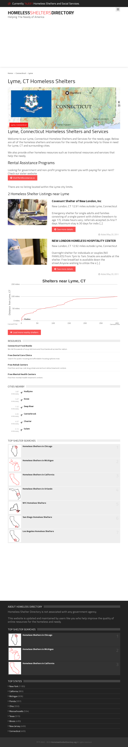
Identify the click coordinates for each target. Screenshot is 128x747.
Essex (26, 398)
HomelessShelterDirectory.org (63, 742)
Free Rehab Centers (18, 364)
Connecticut (21, 73)
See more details (64, 229)
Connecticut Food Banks (20, 345)
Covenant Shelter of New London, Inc (76, 201)
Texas (12, 716)
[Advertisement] (64, 45)
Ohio (11, 706)
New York (13, 686)
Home (10, 73)
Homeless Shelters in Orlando (37, 488)
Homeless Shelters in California (38, 474)
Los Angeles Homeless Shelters (38, 531)
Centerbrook (30, 413)
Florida (12, 701)
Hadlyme (28, 391)
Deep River (29, 406)
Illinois (12, 721)
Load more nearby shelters (25, 332)
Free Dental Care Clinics (20, 355)
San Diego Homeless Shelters (37, 517)
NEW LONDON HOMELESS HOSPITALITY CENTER (84, 240)
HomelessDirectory (41, 12)
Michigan (13, 696)
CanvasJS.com (115, 324)
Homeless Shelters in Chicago (37, 446)
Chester (28, 421)
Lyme (30, 73)
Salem (27, 428)
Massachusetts (16, 711)
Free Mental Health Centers (22, 374)
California (13, 691)
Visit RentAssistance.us (23, 177)
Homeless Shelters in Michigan (38, 460)
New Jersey (14, 726)
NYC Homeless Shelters (34, 502)
